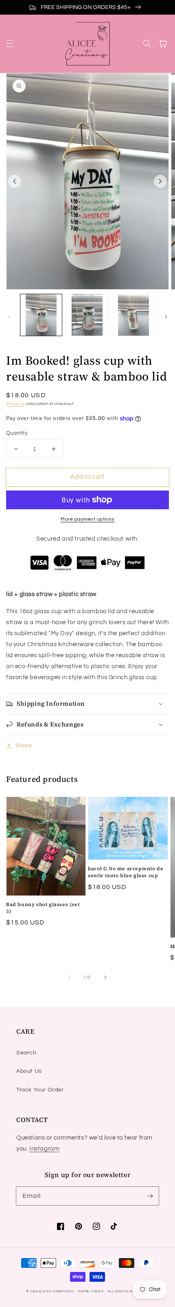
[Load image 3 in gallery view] (133, 315)
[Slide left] (14, 181)
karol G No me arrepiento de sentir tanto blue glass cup (125, 872)
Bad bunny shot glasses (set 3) (42, 908)
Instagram (44, 1149)
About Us (29, 1071)
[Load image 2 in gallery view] (87, 315)
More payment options (87, 519)
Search (26, 1053)
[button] (10, 44)
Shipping (15, 404)
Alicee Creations (56, 1291)
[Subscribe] (150, 1196)
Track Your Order (40, 1090)
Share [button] (23, 745)
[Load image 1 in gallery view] (41, 315)
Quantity (16, 433)
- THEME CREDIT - (91, 1291)
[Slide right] (160, 181)
